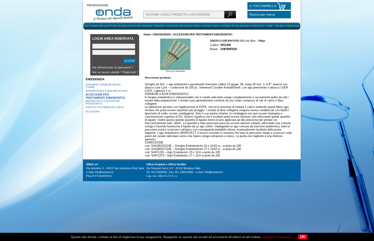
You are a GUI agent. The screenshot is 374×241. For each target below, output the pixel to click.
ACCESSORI (92, 111)
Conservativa (172, 26)
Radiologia (147, 26)
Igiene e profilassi (222, 26)
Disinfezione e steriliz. (263, 26)
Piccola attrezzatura (241, 26)
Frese (86, 26)
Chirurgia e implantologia (287, 26)
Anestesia (123, 26)
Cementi (94, 26)
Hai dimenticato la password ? (112, 67)
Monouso (104, 26)
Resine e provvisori (202, 26)
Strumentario (186, 26)
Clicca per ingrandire (175, 71)
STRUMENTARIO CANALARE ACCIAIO (106, 91)
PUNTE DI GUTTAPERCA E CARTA (104, 107)
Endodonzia (135, 26)
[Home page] (113, 20)
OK (302, 237)
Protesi (113, 26)
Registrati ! (130, 72)
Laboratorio (159, 26)
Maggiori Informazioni (278, 237)
